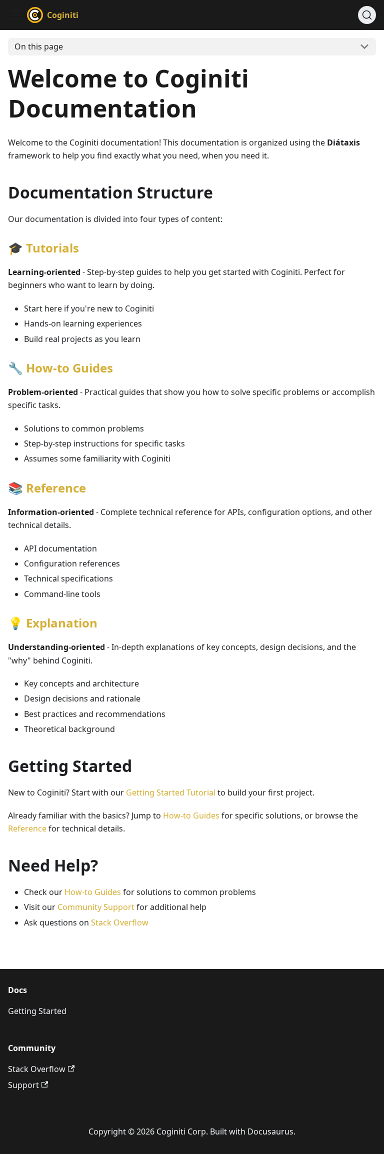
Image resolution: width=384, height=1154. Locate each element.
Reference (56, 488)
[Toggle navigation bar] (15, 15)
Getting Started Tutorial (171, 792)
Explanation (62, 622)
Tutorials (52, 248)
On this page (38, 46)
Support (23, 1085)
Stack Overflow (119, 922)
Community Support (96, 907)
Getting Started (37, 1011)
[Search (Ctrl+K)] (367, 15)
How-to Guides (69, 368)
